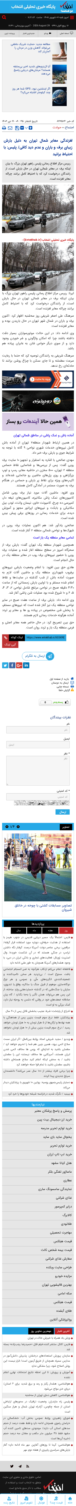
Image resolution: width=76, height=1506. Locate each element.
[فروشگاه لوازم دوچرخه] (38, 401)
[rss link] (28, 1466)
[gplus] (19, 665)
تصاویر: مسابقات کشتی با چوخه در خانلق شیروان (43, 907)
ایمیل (67, 739)
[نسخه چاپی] (4, 127)
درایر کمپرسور (63, 1206)
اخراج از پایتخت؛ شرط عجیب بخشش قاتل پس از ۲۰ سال (37, 1011)
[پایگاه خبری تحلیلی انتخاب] (66, 6)
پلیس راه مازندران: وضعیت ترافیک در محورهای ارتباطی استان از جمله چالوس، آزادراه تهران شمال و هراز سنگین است (36, 1406)
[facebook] (12, 665)
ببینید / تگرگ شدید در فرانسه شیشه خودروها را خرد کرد (39, 1094)
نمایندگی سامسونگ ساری (55, 1189)
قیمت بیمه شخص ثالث (56, 1250)
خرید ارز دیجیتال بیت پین (54, 1119)
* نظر (67, 753)
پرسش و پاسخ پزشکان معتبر (53, 1110)
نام (68, 724)
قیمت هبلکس (63, 1241)
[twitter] (5, 665)
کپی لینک (10, 644)
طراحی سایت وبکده (59, 1267)
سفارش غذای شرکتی (59, 1258)
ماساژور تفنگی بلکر (60, 1171)
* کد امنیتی (63, 791)
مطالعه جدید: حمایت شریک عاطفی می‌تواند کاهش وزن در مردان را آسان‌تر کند (30, 47)
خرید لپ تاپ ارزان (59, 1154)
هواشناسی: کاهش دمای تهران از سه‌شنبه (47, 1395)
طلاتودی (66, 1223)
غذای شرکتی (64, 1197)
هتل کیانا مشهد (61, 1163)
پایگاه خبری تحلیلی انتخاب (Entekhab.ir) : (48, 240)
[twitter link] (12, 1466)
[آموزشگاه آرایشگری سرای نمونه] (38, 422)
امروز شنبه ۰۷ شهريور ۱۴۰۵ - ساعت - (47, 17)
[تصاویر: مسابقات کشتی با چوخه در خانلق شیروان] (38, 867)
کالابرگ (67, 1215)
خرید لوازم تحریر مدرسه (56, 1128)
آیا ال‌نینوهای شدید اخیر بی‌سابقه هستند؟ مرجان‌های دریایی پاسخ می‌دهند (31, 70)
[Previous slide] (18, 826)
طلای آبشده (64, 1310)
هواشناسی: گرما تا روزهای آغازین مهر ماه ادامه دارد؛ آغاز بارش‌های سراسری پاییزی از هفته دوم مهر (36, 1447)
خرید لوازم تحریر (61, 1145)
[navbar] (72, 17)
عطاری (67, 1180)
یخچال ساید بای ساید (57, 1137)
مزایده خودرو (63, 1276)
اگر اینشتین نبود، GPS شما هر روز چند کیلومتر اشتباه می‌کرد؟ (31, 90)
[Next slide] (6, 826)
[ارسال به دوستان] (10, 127)
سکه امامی (65, 1293)
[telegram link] (20, 1466)
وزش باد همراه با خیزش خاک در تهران (49, 1338)
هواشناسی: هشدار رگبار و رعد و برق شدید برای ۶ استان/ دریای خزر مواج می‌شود (36, 1386)
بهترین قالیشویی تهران (57, 1284)
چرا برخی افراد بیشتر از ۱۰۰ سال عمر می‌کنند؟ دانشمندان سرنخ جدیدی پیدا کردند (36, 1073)
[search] (4, 17)
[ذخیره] (17, 128)
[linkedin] (26, 665)
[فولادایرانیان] (38, 379)
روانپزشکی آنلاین (61, 1319)
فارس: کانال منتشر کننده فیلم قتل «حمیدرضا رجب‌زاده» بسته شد (36, 1347)
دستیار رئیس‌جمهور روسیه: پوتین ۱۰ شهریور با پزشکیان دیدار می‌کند (36, 1085)
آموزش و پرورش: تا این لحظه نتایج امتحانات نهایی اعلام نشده (36, 1375)
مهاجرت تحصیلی (61, 1232)
